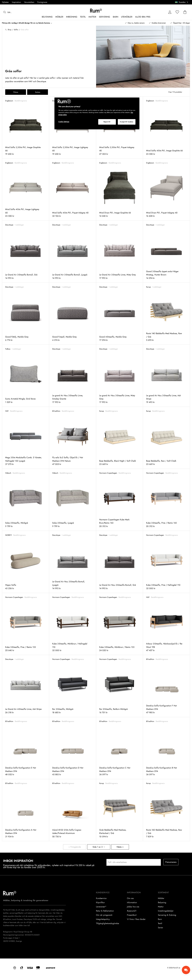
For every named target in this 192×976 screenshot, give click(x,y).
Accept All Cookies (126, 122)
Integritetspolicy (103, 919)
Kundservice (101, 898)
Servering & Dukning (167, 915)
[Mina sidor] (169, 12)
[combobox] (181, 2)
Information (132, 902)
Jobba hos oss (133, 907)
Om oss (130, 898)
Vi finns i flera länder (136, 919)
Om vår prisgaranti (104, 915)
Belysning (162, 902)
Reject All (107, 122)
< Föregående (74, 846)
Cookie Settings (63, 122)
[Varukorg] (184, 12)
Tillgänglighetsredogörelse (107, 923)
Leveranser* (101, 907)
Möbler (161, 898)
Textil (160, 923)
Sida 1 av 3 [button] (98, 846)
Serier (160, 928)
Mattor (161, 907)
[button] (182, 2)
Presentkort (131, 915)
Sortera (37, 92)
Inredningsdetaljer (165, 911)
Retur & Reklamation (105, 911)
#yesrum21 (131, 911)
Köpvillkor (100, 902)
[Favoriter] (177, 12)
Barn (160, 919)
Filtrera (15, 92)
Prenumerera (171, 862)
